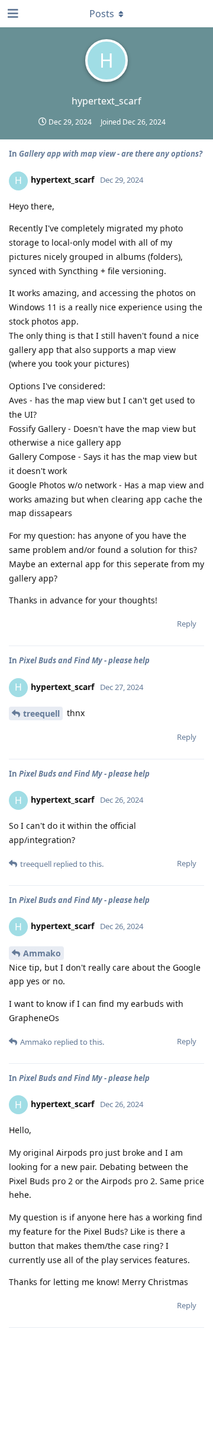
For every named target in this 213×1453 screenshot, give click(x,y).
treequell (41, 713)
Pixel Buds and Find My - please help (84, 660)
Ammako (42, 953)
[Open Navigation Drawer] (12, 13)
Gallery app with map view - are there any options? (110, 153)
